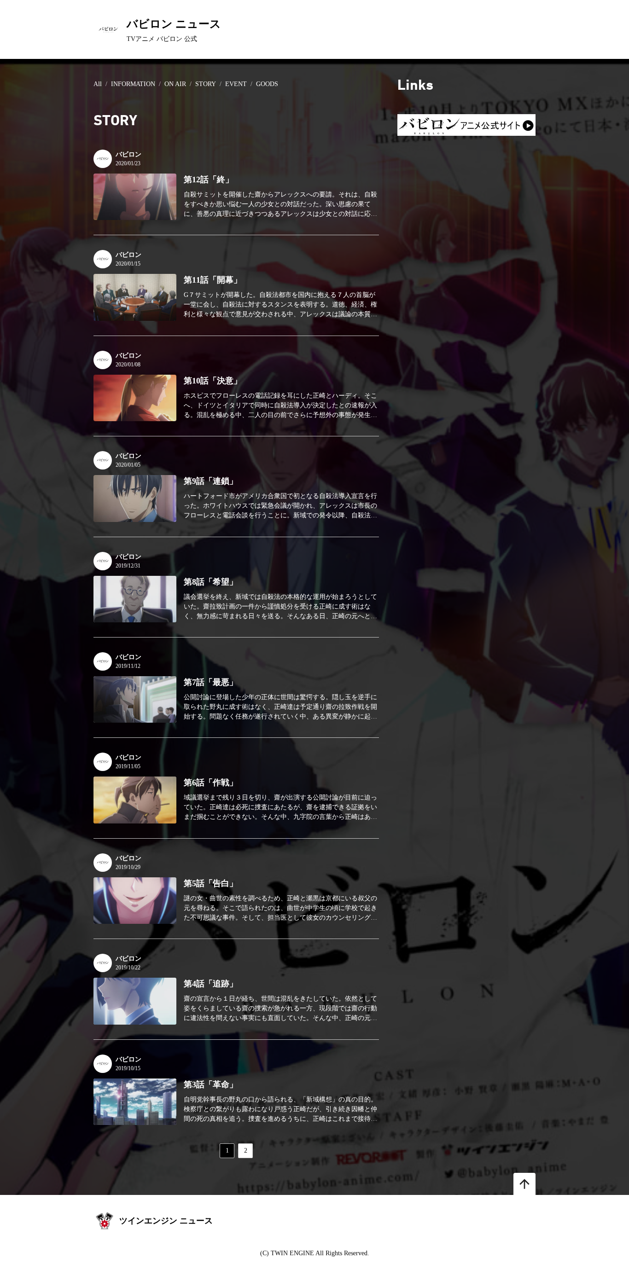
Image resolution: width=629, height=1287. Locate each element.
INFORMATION (133, 84)
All (97, 84)
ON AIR (175, 84)
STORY (205, 84)
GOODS (267, 84)
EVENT (236, 84)
